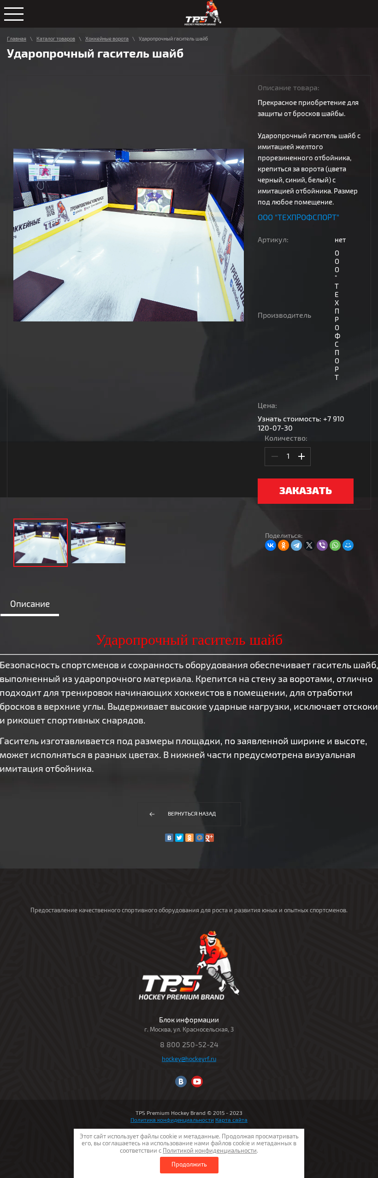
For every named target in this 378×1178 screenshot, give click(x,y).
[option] (128, 235)
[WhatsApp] (335, 545)
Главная (16, 39)
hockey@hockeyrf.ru (189, 1059)
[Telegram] (296, 545)
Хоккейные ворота (107, 39)
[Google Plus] (210, 838)
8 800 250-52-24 (189, 1045)
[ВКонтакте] (270, 545)
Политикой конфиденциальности (210, 1151)
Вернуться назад (192, 814)
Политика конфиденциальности (172, 1120)
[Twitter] (179, 838)
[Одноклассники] (283, 545)
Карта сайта (231, 1120)
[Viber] (322, 545)
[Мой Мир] (348, 545)
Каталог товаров (55, 39)
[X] (309, 545)
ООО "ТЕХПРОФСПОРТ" (298, 217)
